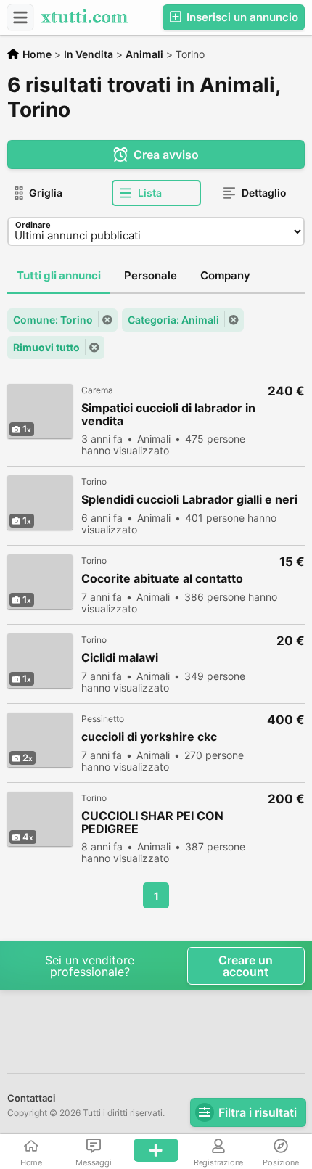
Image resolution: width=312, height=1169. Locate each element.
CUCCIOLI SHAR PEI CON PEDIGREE (152, 822)
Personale (150, 275)
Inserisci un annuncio (241, 17)
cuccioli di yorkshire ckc (149, 737)
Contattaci (31, 1098)
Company (225, 275)
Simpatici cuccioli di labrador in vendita (168, 414)
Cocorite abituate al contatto (162, 579)
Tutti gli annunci (59, 275)
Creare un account (245, 966)
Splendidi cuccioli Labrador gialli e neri (189, 499)
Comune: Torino (53, 319)
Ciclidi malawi (119, 658)
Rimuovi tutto (46, 347)
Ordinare (33, 225)
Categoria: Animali (173, 319)
